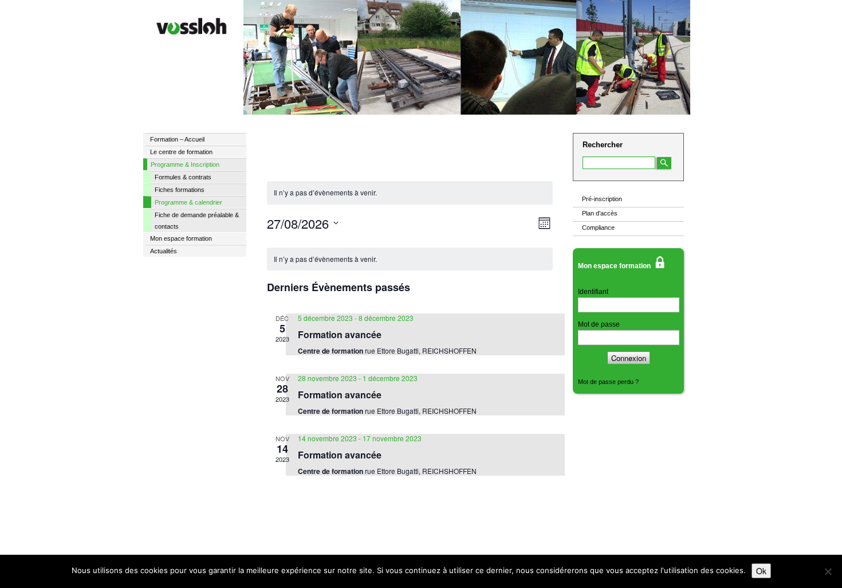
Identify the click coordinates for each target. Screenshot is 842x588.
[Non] (827, 571)
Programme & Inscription (185, 164)
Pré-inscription (602, 198)
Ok (761, 571)
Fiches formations (179, 189)
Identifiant (593, 292)
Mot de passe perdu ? (608, 381)
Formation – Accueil (177, 139)
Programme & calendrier (188, 202)
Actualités (163, 251)
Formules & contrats (183, 177)
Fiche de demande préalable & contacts (197, 220)
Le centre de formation (181, 151)
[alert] (410, 259)
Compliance (598, 227)
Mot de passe (599, 324)
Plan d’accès (599, 213)
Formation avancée (339, 334)
